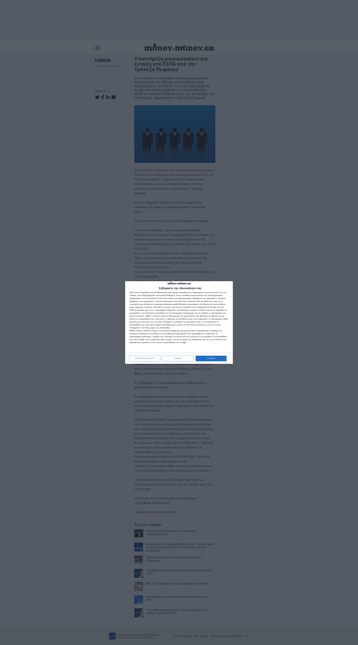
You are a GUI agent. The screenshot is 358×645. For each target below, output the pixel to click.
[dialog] (179, 322)
